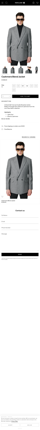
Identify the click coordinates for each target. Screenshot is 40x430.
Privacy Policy (14, 421)
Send (20, 254)
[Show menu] (2, 3)
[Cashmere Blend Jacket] (20, 169)
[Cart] (37, 3)
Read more (5, 119)
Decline (29, 425)
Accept (10, 425)
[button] (6, 3)
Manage (20, 428)
